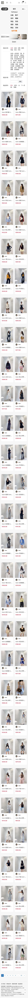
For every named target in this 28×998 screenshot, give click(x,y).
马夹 (15, 68)
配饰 (22, 48)
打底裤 (12, 66)
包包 (16, 21)
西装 (14, 62)
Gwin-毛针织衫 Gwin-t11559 (10, 288)
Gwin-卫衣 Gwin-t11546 (9, 377)
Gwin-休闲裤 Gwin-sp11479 (10, 965)
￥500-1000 (14, 75)
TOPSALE (14, 12)
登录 (25, 2)
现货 (12, 24)
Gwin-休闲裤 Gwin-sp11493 (10, 671)
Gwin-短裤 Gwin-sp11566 (9, 141)
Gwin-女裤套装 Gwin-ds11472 (10, 906)
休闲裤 (20, 60)
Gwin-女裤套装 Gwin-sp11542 (10, 347)
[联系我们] (25, 989)
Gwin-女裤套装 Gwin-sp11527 (10, 465)
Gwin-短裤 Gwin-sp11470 (9, 847)
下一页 (23, 85)
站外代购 (14, 31)
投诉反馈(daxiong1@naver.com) (14, 986)
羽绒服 (21, 64)
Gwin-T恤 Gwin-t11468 (8, 877)
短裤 (16, 64)
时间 (15, 85)
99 (21, 975)
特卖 (16, 24)
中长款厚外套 (18, 59)
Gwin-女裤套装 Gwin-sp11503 (10, 641)
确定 (20, 81)
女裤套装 (16, 69)
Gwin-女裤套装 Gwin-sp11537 (10, 553)
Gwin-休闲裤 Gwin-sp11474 (10, 818)
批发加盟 (3, 986)
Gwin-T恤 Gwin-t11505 (8, 583)
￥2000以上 (18, 77)
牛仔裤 (15, 60)
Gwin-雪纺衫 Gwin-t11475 (9, 935)
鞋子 (16, 15)
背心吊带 (19, 62)
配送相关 (20, 983)
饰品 (12, 21)
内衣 (19, 50)
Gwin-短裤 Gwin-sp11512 (9, 788)
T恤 (21, 53)
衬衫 (11, 57)
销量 (15, 87)
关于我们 (3, 983)
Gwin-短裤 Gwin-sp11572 (9, 171)
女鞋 (19, 48)
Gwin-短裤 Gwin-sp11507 (9, 759)
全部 (11, 48)
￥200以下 (13, 73)
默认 (11, 85)
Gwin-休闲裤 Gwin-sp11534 (10, 524)
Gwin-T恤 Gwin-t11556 (8, 259)
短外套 (16, 57)
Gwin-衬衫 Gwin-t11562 (9, 318)
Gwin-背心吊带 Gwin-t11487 (10, 230)
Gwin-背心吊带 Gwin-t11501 (10, 730)
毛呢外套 (20, 68)
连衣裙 (17, 53)
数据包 (19, 2)
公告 (7, 2)
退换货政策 (14, 983)
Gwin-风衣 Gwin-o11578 (9, 200)
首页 (2, 2)
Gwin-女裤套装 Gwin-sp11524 (10, 436)
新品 (12, 27)
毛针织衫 (17, 55)
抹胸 (11, 69)
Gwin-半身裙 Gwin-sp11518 (10, 406)
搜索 (10, 2)
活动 (16, 27)
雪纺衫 (22, 55)
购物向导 (8, 983)
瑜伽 (16, 18)
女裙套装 (18, 66)
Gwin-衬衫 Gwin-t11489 (9, 612)
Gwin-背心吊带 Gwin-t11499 (10, 700)
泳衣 (12, 18)
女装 (12, 15)
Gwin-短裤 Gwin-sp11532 (9, 494)
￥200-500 (21, 73)
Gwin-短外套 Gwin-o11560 (9, 112)
